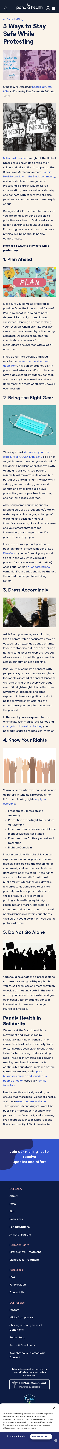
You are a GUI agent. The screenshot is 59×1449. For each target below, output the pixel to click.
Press (12, 1203)
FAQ (12, 1276)
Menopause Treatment (24, 1259)
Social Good (17, 1337)
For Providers (17, 1284)
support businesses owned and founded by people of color (25, 1076)
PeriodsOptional (19, 1226)
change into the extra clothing (22, 726)
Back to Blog (15, 19)
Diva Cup (8, 553)
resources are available (31, 1101)
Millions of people (14, 158)
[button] (54, 1407)
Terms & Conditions (22, 1345)
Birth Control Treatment (25, 1251)
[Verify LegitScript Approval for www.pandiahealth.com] (29, 1399)
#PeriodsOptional (39, 566)
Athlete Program (20, 1234)
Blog (12, 1211)
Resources (16, 1218)
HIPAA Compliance (21, 1317)
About (13, 1195)
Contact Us (16, 1292)
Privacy (14, 1309)
